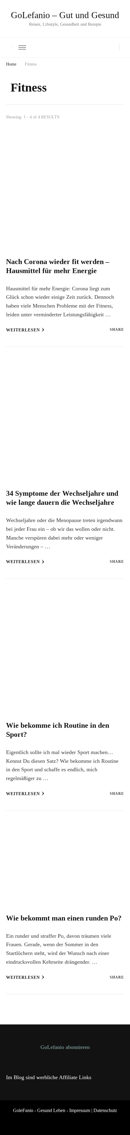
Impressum (79, 1110)
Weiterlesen (23, 330)
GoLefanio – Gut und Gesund (65, 15)
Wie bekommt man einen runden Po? (64, 918)
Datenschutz (105, 1110)
